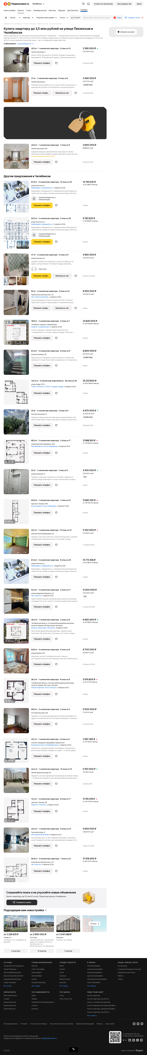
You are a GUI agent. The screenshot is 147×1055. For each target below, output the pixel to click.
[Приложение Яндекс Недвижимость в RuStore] (141, 1040)
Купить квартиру (93, 995)
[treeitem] (10, 10)
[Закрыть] (142, 18)
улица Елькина (36, 258)
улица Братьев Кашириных (41, 444)
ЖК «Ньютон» (36, 596)
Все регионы (122, 966)
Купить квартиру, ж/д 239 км (98, 1012)
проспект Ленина (37, 504)
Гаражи (34, 999)
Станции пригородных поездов (129, 969)
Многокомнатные (10, 995)
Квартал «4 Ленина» (38, 805)
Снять (61, 995)
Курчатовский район (95, 976)
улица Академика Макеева (41, 593)
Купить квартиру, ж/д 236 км (98, 999)
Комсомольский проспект (41, 862)
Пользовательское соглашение (61, 1024)
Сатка (61, 972)
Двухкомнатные (10, 1002)
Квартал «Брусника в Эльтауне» (43, 628)
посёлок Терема (37, 625)
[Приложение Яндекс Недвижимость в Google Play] (133, 1040)
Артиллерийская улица (12, 972)
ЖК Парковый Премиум (40, 835)
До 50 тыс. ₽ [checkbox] (29, 126)
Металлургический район (97, 979)
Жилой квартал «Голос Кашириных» (44, 446)
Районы (120, 976)
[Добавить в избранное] (56, 63)
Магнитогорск (64, 979)
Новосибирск (37, 972)
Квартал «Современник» (40, 327)
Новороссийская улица (12, 979)
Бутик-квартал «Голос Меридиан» (44, 506)
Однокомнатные (10, 1005)
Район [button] (119, 18)
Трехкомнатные (10, 1009)
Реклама (24, 1024)
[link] (139, 4)
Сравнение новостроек (126, 972)
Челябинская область (39, 623)
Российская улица (38, 713)
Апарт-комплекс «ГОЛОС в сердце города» (47, 386)
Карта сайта (109, 1024)
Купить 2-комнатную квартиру (98, 1002)
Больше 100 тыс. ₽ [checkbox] (32, 133)
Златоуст (62, 976)
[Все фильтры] (6, 17)
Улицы (120, 979)
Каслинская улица (38, 414)
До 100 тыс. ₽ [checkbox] (14, 133)
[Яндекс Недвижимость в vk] (134, 1023)
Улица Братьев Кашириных (14, 966)
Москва (34, 966)
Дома (34, 995)
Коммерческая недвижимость (43, 1002)
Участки (35, 1005)
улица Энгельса (37, 185)
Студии (6, 999)
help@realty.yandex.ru (49, 1038)
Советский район (93, 982)
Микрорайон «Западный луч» (42, 188)
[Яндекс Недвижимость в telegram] (142, 1023)
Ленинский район (93, 966)
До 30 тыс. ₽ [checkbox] (13, 126)
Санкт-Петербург (38, 969)
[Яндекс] (139, 1050)
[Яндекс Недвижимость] (16, 4)
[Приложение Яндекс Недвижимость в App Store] (129, 1040)
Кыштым (62, 982)
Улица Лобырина (10, 969)
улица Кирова (36, 653)
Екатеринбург (37, 976)
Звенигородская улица (39, 772)
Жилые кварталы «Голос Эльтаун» (44, 687)
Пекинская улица (37, 52)
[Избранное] (83, 4)
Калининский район (94, 972)
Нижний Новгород (38, 982)
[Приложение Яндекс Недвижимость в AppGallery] (137, 1040)
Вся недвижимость (11, 1024)
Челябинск (35, 324)
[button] (88, 4)
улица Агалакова (37, 354)
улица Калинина (37, 474)
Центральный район (94, 969)
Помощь (99, 1024)
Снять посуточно (65, 999)
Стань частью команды (38, 1024)
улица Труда (35, 384)
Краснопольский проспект (41, 295)
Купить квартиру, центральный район (101, 1005)
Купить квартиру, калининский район (101, 1009)
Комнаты (35, 1009)
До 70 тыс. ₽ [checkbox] (44, 126)
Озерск (62, 969)
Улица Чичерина (10, 982)
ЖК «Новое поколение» (40, 297)
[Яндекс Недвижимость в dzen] (138, 1023)
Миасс (61, 966)
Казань (34, 979)
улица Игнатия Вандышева (41, 534)
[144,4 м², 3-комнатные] (17, 393)
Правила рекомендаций (85, 1024)
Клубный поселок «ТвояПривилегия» (45, 745)
